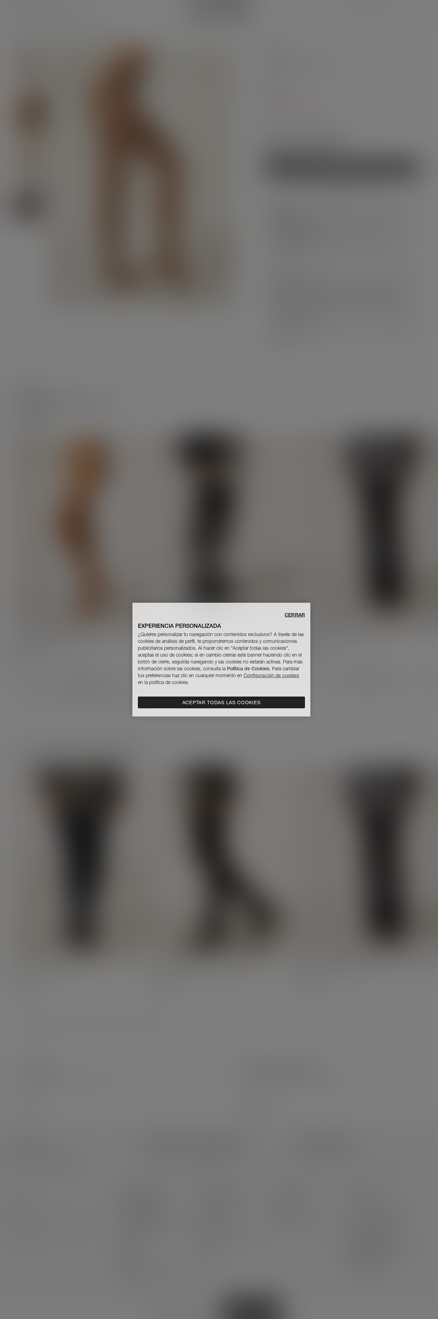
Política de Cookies (248, 668)
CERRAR (295, 614)
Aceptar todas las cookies (221, 702)
